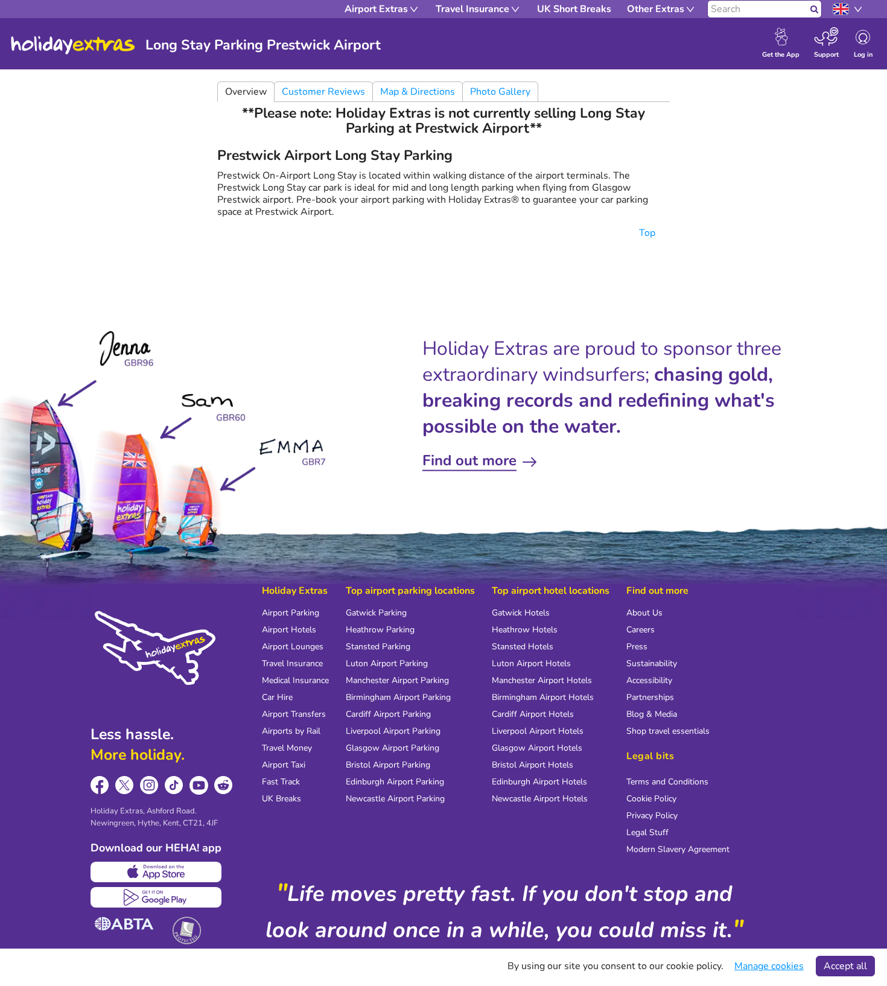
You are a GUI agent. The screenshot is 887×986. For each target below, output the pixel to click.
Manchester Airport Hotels (542, 680)
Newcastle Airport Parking (395, 798)
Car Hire (277, 697)
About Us (644, 613)
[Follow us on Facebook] (100, 785)
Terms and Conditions (667, 781)
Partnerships (650, 697)
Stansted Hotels (522, 646)
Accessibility (649, 680)
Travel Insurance (292, 663)
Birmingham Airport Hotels (543, 697)
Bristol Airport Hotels (532, 765)
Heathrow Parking (380, 629)
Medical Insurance (295, 680)
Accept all (845, 966)
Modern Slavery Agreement (678, 849)
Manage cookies (769, 966)
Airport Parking (290, 613)
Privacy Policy (652, 815)
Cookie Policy (651, 798)
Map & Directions (417, 91)
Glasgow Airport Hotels (537, 748)
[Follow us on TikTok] (174, 785)
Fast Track (281, 781)
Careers (640, 629)
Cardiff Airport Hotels (533, 714)
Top (648, 232)
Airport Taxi (283, 765)
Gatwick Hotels (521, 613)
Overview (246, 91)
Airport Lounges (292, 646)
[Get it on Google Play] (156, 897)
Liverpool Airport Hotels (537, 731)
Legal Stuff (647, 832)
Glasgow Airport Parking (392, 748)
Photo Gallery (500, 91)
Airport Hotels (289, 629)
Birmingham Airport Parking (398, 697)
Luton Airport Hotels (531, 663)
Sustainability (651, 663)
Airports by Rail (291, 731)
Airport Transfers (294, 714)
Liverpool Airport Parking (393, 731)
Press (636, 646)
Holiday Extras (73, 45)
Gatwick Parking (376, 613)
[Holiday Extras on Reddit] (223, 785)
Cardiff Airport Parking (388, 714)
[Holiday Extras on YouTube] (198, 785)
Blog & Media (651, 714)
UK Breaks (281, 798)
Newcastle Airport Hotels (540, 798)
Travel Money (287, 748)
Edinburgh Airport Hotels (539, 781)
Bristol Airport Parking (388, 765)
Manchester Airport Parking (397, 680)
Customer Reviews (323, 91)
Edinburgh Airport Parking (395, 781)
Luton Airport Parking (387, 663)
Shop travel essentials (668, 731)
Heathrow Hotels (525, 629)
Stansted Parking (378, 646)
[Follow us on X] (124, 785)
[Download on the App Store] (156, 872)
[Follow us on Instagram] (149, 785)
